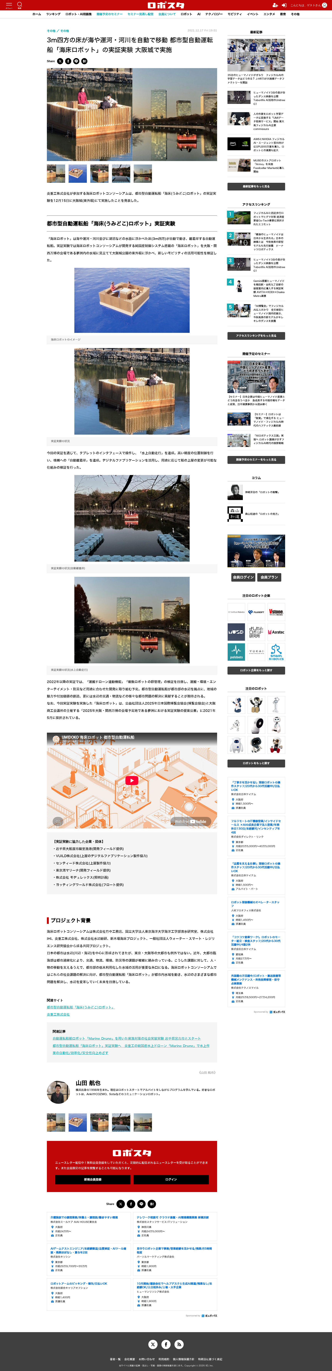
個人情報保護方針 (183, 1359)
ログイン (171, 1179)
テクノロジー (214, 14)
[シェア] (68, 61)
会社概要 (129, 1359)
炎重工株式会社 (58, 1014)
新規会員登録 (92, 1179)
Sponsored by (193, 1316)
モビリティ (235, 14)
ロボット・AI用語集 (79, 14)
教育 (283, 14)
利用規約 (164, 1359)
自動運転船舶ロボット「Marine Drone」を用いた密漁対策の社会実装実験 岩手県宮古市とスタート (127, 1038)
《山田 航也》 (207, 1072)
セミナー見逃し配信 (141, 14)
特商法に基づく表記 (210, 1359)
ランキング (53, 14)
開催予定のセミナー (110, 14)
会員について (167, 14)
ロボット (186, 14)
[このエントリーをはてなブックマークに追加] (84, 61)
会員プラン (269, 577)
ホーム (36, 14)
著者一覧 (115, 1359)
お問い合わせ (147, 1359)
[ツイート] (60, 61)
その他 (295, 14)
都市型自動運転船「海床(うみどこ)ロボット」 (81, 1007)
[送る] (76, 61)
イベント (253, 14)
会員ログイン (243, 577)
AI (198, 14)
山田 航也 (88, 1083)
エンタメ (269, 14)
